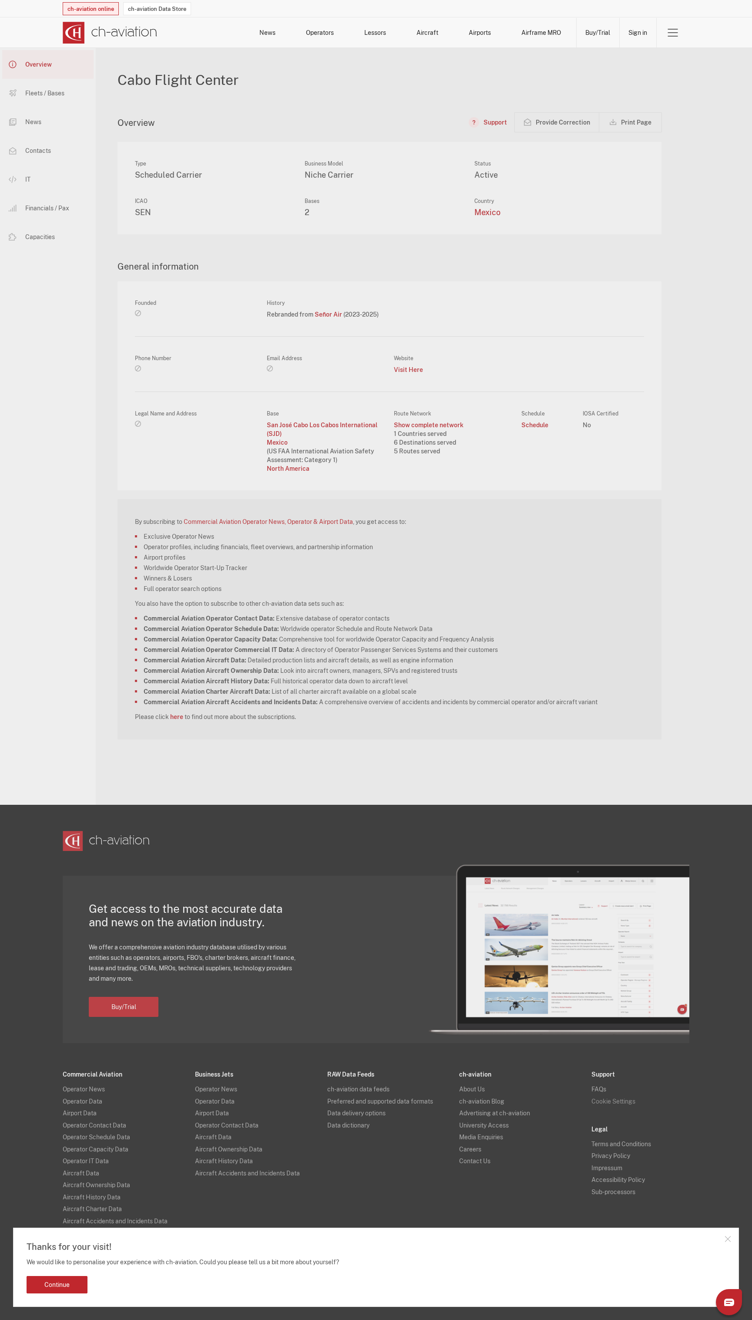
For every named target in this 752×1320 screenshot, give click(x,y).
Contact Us (474, 1161)
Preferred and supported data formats (380, 1101)
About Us (472, 1089)
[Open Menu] (672, 32)
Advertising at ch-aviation (494, 1113)
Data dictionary (348, 1125)
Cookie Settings (613, 1101)
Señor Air (329, 314)
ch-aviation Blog (481, 1101)
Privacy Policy (610, 1155)
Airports (480, 32)
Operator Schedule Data (96, 1137)
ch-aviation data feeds (358, 1089)
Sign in (637, 32)
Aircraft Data (81, 1173)
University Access (484, 1125)
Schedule (534, 425)
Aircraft (427, 32)
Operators (320, 32)
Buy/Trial (597, 32)
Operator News (84, 1089)
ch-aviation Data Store (157, 9)
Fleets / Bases (44, 93)
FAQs (598, 1089)
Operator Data (82, 1101)
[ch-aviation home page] (110, 33)
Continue (57, 1284)
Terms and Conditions (621, 1144)
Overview (38, 64)
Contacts (38, 150)
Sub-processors (613, 1191)
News (267, 32)
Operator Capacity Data (95, 1149)
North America (288, 468)
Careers (470, 1149)
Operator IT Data (86, 1161)
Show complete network (428, 425)
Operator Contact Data (94, 1125)
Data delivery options (356, 1113)
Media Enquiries (481, 1137)
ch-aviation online (90, 9)
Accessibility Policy (618, 1179)
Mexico (487, 212)
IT (27, 179)
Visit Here (408, 369)
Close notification (727, 1239)
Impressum (606, 1168)
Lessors (375, 32)
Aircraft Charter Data (92, 1208)
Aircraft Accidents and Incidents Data (115, 1221)
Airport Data (80, 1113)
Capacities (40, 236)
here (176, 716)
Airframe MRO (541, 32)
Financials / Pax (47, 208)
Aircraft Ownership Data (96, 1185)
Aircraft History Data (92, 1197)
